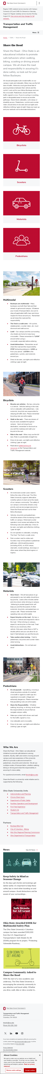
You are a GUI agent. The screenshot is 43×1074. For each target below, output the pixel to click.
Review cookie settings (13, 1070)
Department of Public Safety (20, 800)
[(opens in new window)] (16, 1008)
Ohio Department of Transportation (22, 835)
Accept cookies (30, 1070)
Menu (34, 32)
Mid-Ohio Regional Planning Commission (25, 832)
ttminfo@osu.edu (32, 775)
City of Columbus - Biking (19, 829)
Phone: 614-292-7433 (10, 1025)
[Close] (40, 1055)
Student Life (14, 810)
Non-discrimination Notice (10, 1050)
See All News (30, 850)
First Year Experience (17, 807)
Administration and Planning (20, 794)
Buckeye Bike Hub (16, 826)
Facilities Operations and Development (24, 804)
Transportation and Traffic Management (18, 25)
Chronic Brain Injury (17, 797)
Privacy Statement (8, 1047)
